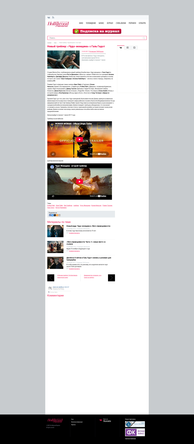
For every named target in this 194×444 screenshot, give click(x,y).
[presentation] (120, 48)
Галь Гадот (50, 207)
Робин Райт (51, 205)
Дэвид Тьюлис (107, 205)
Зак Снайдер (68, 205)
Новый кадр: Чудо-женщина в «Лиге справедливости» (88, 226)
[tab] (120, 48)
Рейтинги (132, 23)
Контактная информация (77, 422)
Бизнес (101, 23)
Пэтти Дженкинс (61, 207)
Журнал (110, 23)
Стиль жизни (121, 23)
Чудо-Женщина (85, 205)
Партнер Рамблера (130, 438)
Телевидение (91, 23)
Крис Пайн (59, 205)
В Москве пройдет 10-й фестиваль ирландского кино (67, 276)
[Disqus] (81, 324)
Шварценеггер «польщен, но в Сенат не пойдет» (92, 276)
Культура (142, 23)
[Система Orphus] (59, 293)
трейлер (76, 205)
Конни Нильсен (96, 205)
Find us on (107, 420)
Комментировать (74, 233)
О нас (72, 419)
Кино (81, 23)
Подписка (73, 425)
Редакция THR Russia (96, 51)
